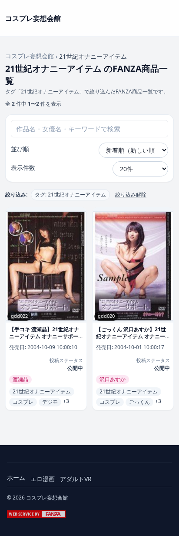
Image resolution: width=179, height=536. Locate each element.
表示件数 (23, 167)
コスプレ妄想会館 (29, 56)
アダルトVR (76, 479)
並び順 (20, 149)
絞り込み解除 (130, 194)
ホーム (16, 477)
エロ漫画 (42, 479)
